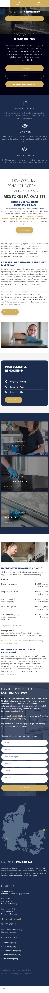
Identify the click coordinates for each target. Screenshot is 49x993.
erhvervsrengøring (25, 219)
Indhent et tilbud (24, 230)
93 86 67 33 (8, 891)
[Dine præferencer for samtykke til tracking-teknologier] (4, 989)
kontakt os (8, 643)
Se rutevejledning (9, 904)
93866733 (16, 716)
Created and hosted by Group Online (16, 970)
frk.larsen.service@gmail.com (16, 894)
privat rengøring (35, 216)
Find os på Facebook (12, 919)
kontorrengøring (9, 219)
